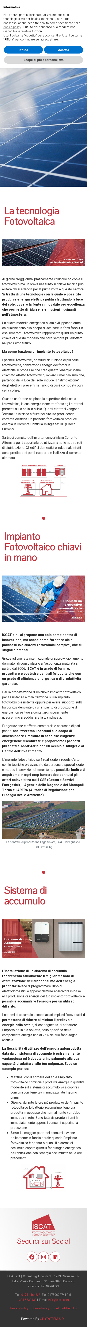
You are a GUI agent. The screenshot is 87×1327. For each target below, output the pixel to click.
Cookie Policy (40, 1308)
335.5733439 (28, 1300)
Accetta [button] (63, 50)
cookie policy (12, 27)
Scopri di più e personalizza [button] (44, 60)
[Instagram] (43, 1257)
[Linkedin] (55, 1257)
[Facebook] (32, 1257)
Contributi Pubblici (65, 1308)
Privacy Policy (19, 1308)
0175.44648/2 (30, 1295)
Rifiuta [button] (23, 50)
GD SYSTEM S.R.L (53, 1319)
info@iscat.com (58, 1300)
